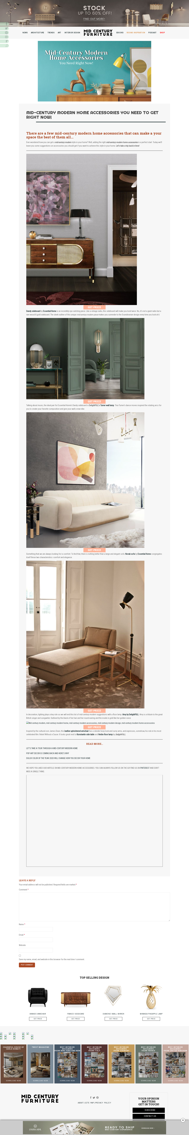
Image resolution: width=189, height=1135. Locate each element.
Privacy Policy (103, 1103)
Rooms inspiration (136, 33)
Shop (162, 33)
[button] (186, 1067)
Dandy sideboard (33, 311)
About (80, 1103)
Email (22, 935)
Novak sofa (130, 554)
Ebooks (120, 33)
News (25, 33)
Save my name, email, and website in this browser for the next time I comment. (52, 959)
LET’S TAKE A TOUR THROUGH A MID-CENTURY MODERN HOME (52, 748)
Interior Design (72, 33)
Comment (24, 889)
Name (22, 924)
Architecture (37, 33)
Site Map (89, 1103)
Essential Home (144, 554)
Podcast (152, 33)
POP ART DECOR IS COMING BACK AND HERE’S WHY (47, 753)
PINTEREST (145, 768)
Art (59, 33)
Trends (51, 33)
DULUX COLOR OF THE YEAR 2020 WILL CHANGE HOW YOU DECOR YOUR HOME (58, 758)
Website (22, 945)
